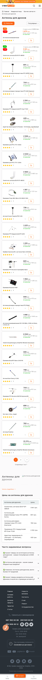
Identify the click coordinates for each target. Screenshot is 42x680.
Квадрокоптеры (16, 11)
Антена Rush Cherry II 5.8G (11, 378)
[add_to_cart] (31, 40)
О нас (23, 600)
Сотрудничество (28, 607)
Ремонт (24, 603)
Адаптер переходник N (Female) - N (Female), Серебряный (21, 126)
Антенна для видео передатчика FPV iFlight (16, 305)
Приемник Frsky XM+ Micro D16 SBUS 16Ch (15, 198)
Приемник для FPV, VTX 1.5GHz (12, 144)
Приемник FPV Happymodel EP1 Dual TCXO (15, 109)
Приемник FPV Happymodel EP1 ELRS (14, 234)
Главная (6, 11)
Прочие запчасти (29, 11)
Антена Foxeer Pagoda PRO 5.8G (12, 216)
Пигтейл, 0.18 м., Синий (10, 414)
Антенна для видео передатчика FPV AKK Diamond (18, 91)
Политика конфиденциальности (21, 671)
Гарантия (10, 606)
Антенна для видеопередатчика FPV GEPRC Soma (18, 73)
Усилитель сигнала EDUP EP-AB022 (13, 180)
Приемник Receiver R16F (10, 287)
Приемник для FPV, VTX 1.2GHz (12, 162)
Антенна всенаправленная (11, 37)
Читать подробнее (8, 489)
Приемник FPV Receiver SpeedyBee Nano (15, 269)
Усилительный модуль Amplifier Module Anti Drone (18, 342)
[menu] (39, 5)
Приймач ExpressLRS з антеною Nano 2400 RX (17, 251)
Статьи (9, 609)
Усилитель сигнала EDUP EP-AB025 (13, 55)
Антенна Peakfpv (8, 432)
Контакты (25, 597)
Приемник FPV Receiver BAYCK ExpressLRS (16, 396)
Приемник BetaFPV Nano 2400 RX (13, 360)
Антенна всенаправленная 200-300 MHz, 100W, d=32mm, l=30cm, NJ (20, 324)
